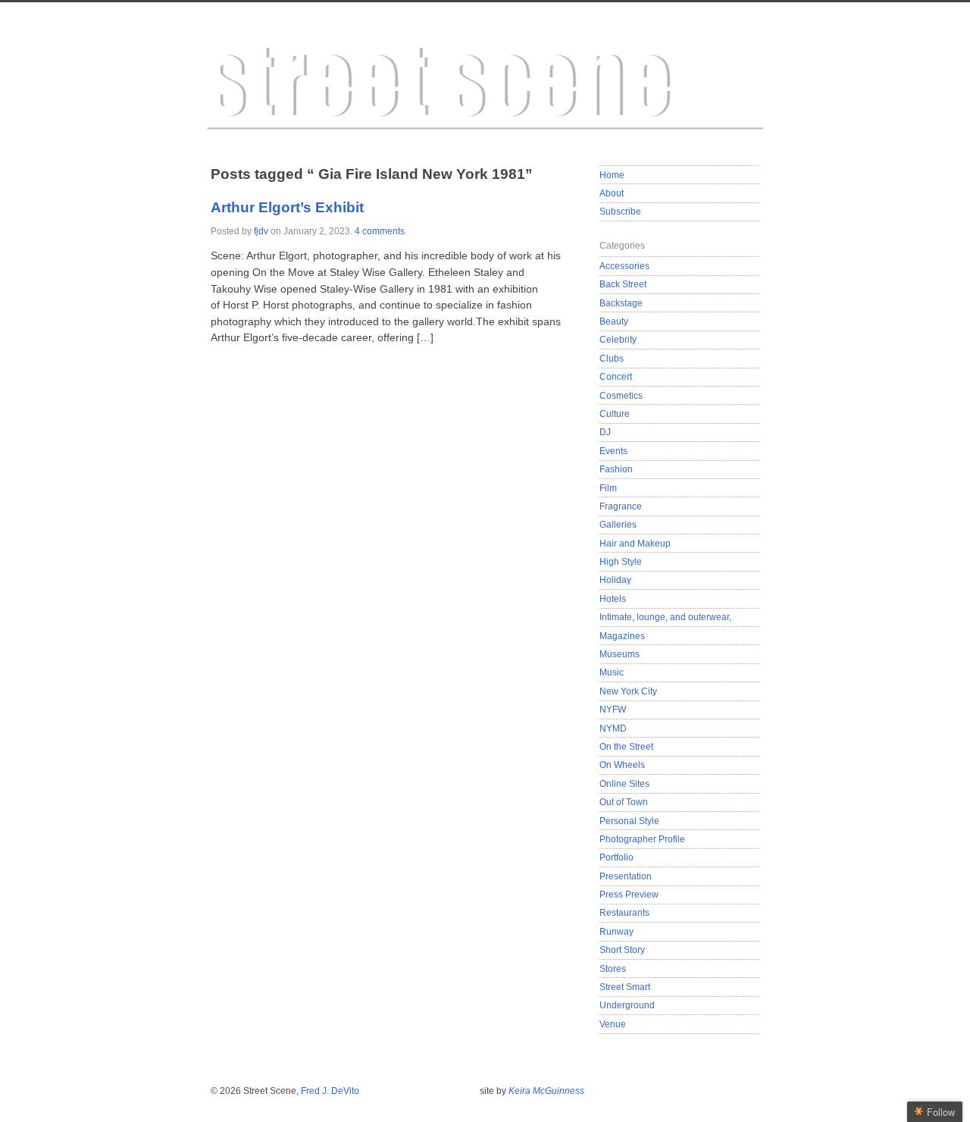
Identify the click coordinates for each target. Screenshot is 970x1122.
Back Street (622, 284)
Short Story (622, 949)
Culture (614, 413)
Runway (616, 931)
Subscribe (620, 211)
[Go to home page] (485, 92)
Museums (619, 654)
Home (611, 175)
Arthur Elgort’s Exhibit (287, 207)
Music (611, 672)
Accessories (624, 266)
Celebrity (618, 339)
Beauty (613, 321)
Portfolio (616, 857)
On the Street (626, 746)
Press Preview (629, 894)
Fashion (616, 469)
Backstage (621, 303)
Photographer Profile (642, 839)
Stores (612, 968)
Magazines (622, 636)
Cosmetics (621, 395)
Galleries (618, 524)
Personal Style (629, 821)
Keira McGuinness (546, 1091)
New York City (628, 691)
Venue (612, 1024)
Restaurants (624, 912)
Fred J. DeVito (330, 1091)
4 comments (380, 231)
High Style (620, 561)
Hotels (612, 598)
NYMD (613, 728)
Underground (627, 1005)
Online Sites (624, 783)
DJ (605, 432)
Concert (615, 376)
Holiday (615, 580)
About (611, 193)
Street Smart (624, 987)
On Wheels (622, 764)
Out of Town (623, 802)
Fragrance (620, 506)
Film (608, 488)
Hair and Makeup (635, 543)
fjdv (261, 231)
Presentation (625, 876)
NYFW (612, 709)
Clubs (611, 358)
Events (613, 451)
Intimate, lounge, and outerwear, (665, 617)
